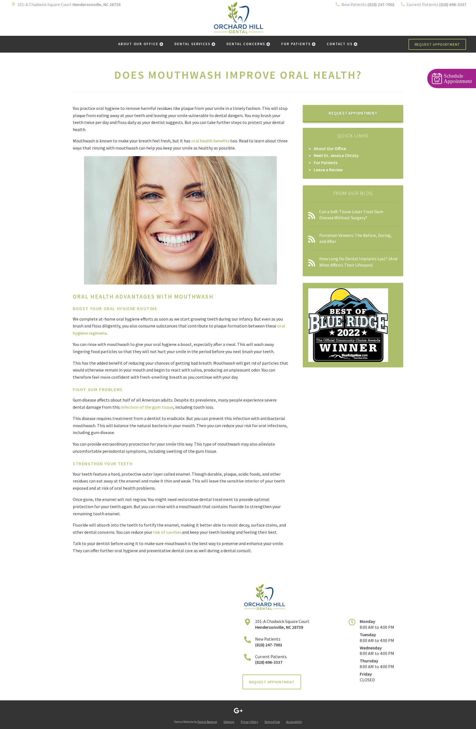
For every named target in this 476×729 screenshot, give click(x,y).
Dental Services (192, 44)
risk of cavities (167, 532)
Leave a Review (328, 169)
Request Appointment (437, 44)
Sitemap (228, 722)
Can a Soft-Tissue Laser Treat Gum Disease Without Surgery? (351, 214)
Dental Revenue (207, 722)
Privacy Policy (249, 722)
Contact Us (340, 44)
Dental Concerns (245, 44)
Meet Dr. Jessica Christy (336, 155)
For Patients (295, 44)
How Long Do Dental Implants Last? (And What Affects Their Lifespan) (358, 261)
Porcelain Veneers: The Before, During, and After (355, 238)
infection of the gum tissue (147, 407)
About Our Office (138, 44)
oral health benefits (210, 140)
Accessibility (294, 722)
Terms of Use (272, 722)
